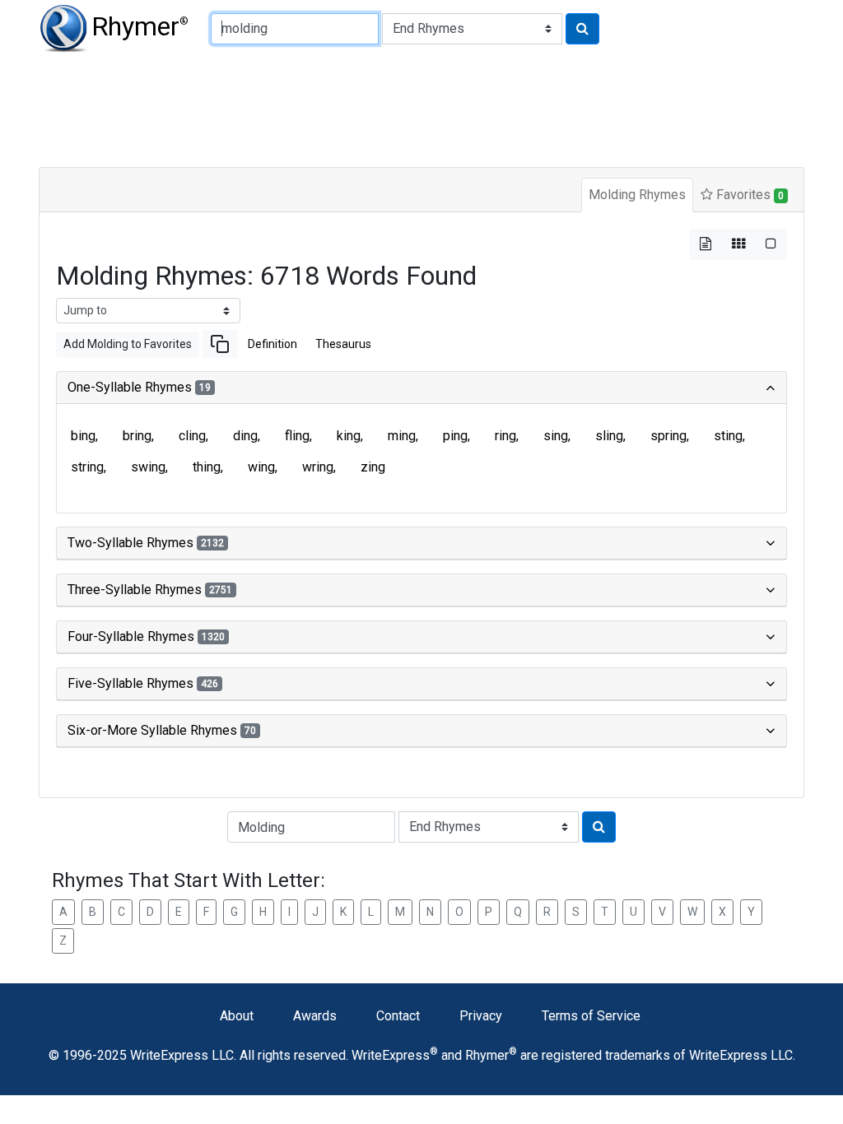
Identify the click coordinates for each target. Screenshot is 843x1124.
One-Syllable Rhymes (139, 387)
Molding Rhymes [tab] (637, 194)
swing (148, 467)
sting (728, 436)
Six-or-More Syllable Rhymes (162, 730)
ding (245, 436)
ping (455, 436)
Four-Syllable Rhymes (146, 636)
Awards (315, 1016)
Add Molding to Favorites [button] (127, 344)
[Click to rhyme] (582, 28)
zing (373, 467)
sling (609, 436)
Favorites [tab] (748, 194)
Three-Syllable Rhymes (150, 589)
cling (192, 436)
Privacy (480, 1016)
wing (261, 467)
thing (207, 467)
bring (137, 436)
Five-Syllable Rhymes (143, 683)
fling (297, 436)
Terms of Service (591, 1016)
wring (317, 467)
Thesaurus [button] (343, 344)
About (237, 1016)
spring (668, 436)
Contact (398, 1016)
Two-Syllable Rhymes (146, 542)
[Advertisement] (421, 107)
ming (402, 436)
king (349, 436)
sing (555, 436)
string (87, 467)
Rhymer (140, 26)
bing (83, 436)
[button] (220, 344)
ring (505, 436)
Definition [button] (272, 344)
